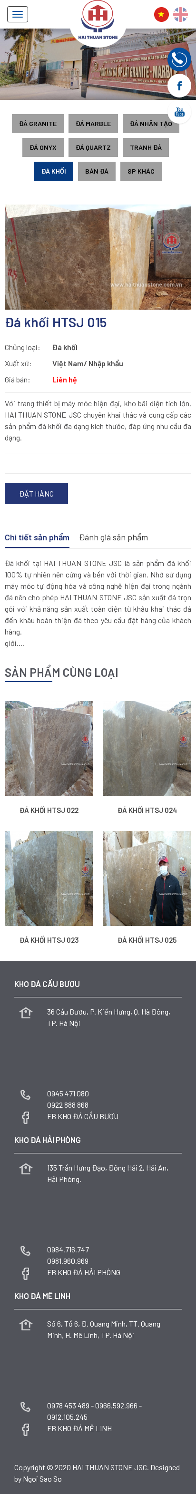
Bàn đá (96, 171)
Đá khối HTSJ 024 (147, 810)
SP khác (141, 171)
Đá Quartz (93, 147)
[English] (180, 14)
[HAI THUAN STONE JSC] (98, 18)
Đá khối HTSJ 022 (49, 810)
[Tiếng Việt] (161, 14)
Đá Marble (93, 123)
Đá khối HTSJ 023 (49, 940)
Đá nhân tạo (151, 123)
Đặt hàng (36, 493)
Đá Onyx (43, 147)
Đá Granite (38, 123)
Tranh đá (146, 147)
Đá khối (53, 171)
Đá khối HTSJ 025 (147, 940)
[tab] (37, 538)
